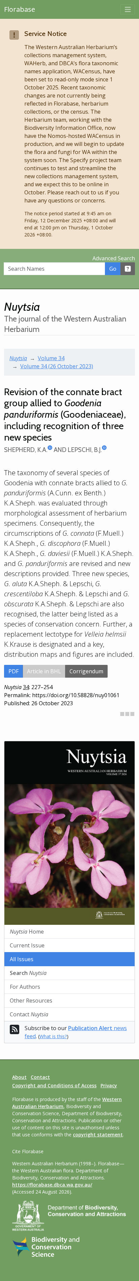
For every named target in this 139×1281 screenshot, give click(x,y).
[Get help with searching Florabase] (127, 268)
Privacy (109, 1085)
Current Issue (27, 945)
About (19, 1077)
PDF (13, 671)
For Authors (25, 986)
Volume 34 (51, 358)
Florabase (19, 9)
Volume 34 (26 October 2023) (56, 366)
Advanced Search (113, 258)
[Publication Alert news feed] (14, 1031)
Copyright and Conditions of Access (54, 1085)
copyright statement (98, 1134)
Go (112, 268)
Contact (29, 1014)
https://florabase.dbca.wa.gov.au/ (52, 1184)
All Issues (21, 959)
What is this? (53, 1036)
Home (27, 931)
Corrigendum (86, 671)
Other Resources (31, 1000)
